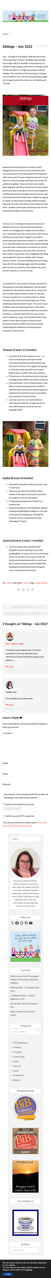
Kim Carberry (12, 643)
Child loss (17, 1047)
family (37, 583)
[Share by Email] (32, 589)
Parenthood (18, 1075)
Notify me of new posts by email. (19, 804)
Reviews (16, 1080)
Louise (8, 583)
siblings (44, 583)
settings (29, 1270)
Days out (17, 1066)
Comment (8, 733)
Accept (7, 1274)
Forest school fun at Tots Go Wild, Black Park (26, 613)
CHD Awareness (20, 1042)
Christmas (17, 1052)
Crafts (16, 1061)
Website (6, 784)
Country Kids (19, 1056)
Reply (11, 666)
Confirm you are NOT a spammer (19, 816)
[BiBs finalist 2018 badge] (25, 1107)
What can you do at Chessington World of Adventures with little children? (24, 979)
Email (5, 773)
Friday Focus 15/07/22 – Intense (26, 607)
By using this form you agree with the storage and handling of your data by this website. (26, 796)
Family (25, 583)
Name (5, 763)
